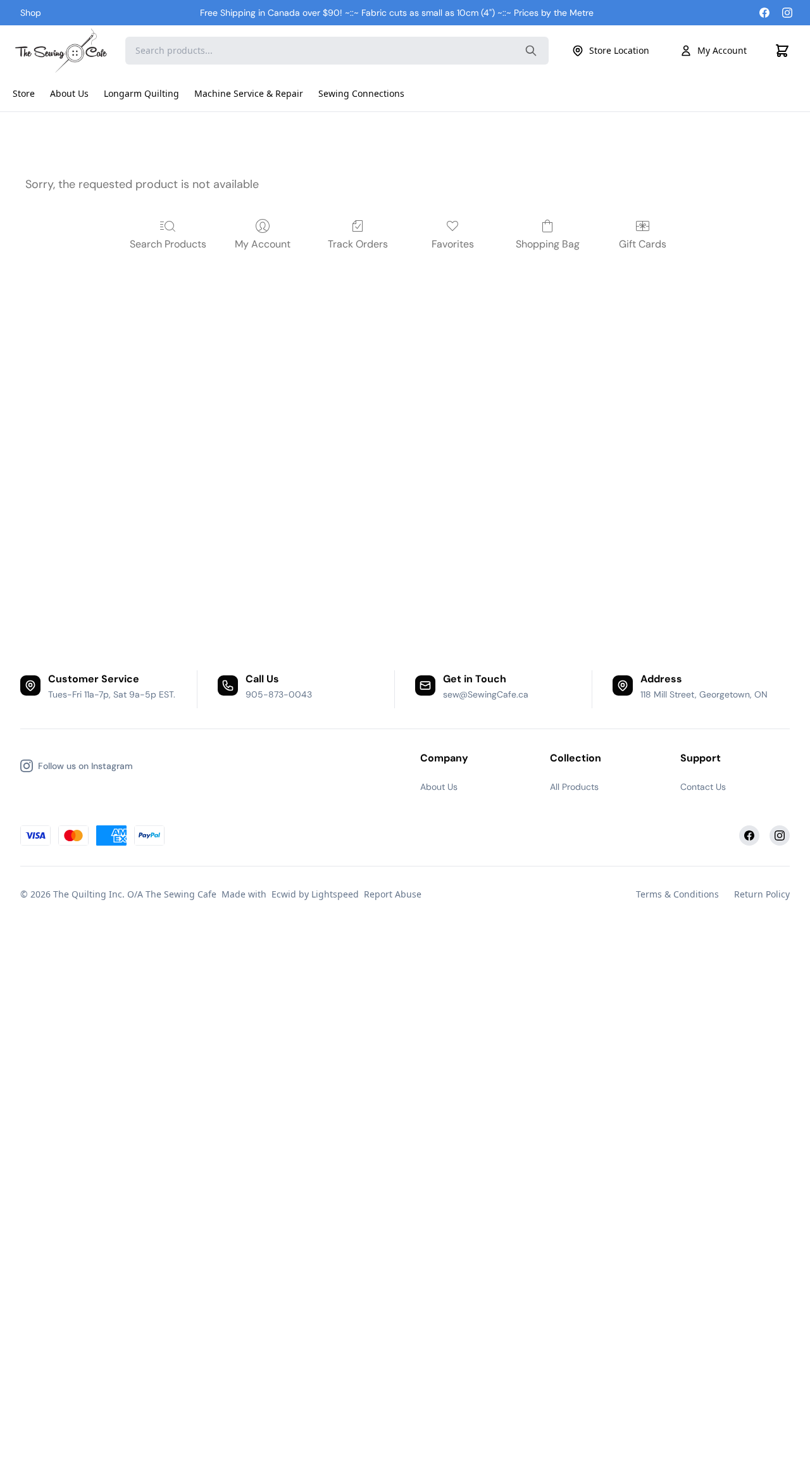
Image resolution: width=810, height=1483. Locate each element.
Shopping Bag (548, 244)
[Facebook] (764, 12)
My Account (722, 50)
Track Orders (358, 244)
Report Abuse (392, 894)
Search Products (168, 244)
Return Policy (762, 894)
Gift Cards (642, 244)
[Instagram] (787, 12)
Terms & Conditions (677, 894)
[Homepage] (62, 50)
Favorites (453, 244)
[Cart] (782, 50)
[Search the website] (531, 51)
